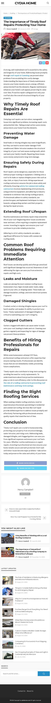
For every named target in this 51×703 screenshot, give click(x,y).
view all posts (25, 493)
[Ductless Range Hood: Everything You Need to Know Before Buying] (7, 612)
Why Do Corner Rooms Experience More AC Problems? (31, 600)
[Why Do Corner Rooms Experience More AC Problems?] (7, 602)
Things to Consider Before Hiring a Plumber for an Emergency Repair (31, 589)
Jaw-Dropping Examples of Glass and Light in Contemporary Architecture (31, 653)
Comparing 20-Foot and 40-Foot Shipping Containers (30, 642)
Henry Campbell (12, 29)
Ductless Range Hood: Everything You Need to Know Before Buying (31, 610)
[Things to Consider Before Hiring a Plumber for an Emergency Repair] (7, 591)
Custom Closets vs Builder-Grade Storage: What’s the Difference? (30, 632)
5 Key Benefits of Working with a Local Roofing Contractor (30, 537)
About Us (30, 691)
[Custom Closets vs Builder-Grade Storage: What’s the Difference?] (7, 634)
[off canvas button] (2, 3)
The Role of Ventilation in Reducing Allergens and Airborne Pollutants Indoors (31, 578)
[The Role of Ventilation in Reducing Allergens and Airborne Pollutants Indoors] (7, 580)
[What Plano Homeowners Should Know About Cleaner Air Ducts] (7, 623)
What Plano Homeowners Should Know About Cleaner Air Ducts (29, 621)
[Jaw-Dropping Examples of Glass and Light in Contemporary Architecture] (7, 655)
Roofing (8, 18)
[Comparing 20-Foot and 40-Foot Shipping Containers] (7, 644)
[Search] (48, 3)
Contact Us (21, 691)
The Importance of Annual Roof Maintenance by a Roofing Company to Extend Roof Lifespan (31, 551)
